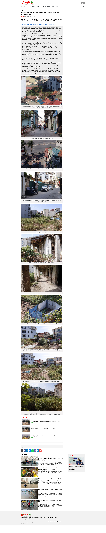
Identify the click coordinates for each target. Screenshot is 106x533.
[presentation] (70, 463)
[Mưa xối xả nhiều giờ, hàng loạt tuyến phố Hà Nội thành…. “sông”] (29, 505)
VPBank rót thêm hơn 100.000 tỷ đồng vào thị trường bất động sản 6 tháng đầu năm (76, 468)
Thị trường (25, 6)
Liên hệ (79, 3)
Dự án (53, 6)
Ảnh (23, 10)
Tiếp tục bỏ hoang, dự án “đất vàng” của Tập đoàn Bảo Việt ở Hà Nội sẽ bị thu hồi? (38, 24)
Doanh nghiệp (32, 6)
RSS (76, 3)
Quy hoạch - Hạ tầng (46, 6)
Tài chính (57, 6)
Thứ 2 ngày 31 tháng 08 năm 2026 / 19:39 (68, 3)
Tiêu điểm (38, 6)
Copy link (60, 445)
